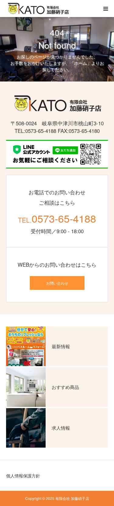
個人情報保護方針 (23, 476)
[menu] (105, 8)
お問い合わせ (57, 283)
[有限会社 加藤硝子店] (38, 9)
